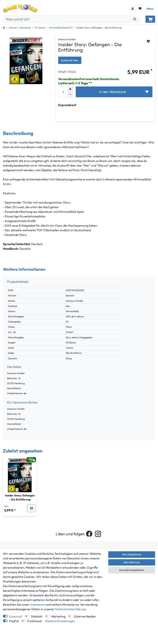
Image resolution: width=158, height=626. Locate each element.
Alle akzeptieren (131, 554)
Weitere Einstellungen (60, 621)
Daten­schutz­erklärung (70, 609)
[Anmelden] (132, 8)
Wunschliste (148, 41)
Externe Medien (85, 616)
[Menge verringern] (70, 94)
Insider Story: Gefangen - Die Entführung (20, 497)
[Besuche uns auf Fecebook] (89, 534)
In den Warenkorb (112, 92)
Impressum (37, 604)
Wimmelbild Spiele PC (61, 27)
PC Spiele (40, 27)
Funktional (34, 621)
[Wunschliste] (140, 8)
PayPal (14, 621)
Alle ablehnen (131, 562)
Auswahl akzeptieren (131, 570)
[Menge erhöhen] (70, 89)
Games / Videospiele (20, 27)
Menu (150, 8)
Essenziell (15, 616)
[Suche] (135, 19)
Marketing (58, 616)
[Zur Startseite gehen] (4, 27)
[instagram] (98, 534)
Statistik (36, 616)
